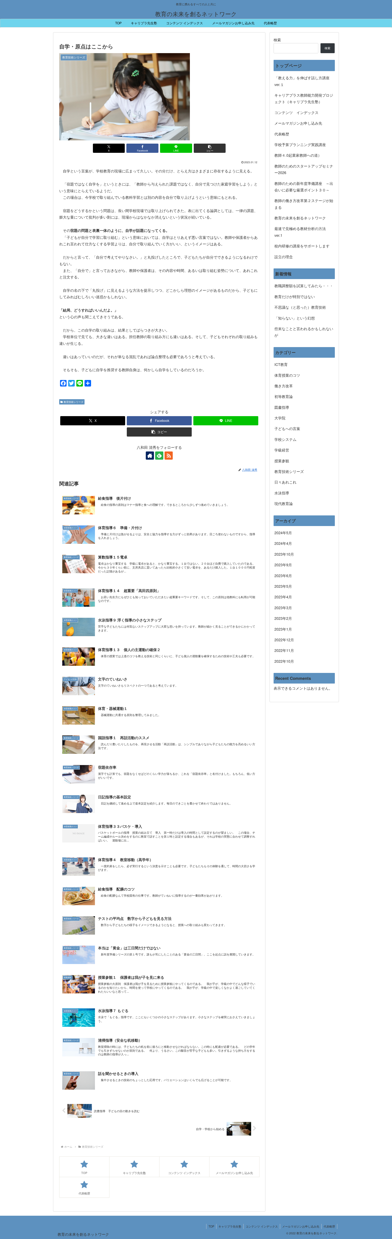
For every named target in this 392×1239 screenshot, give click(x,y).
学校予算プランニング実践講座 (300, 144)
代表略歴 (281, 133)
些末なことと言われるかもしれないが (303, 332)
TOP (211, 1226)
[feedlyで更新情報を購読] (159, 455)
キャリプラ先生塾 (229, 1226)
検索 (277, 39)
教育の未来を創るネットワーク (300, 217)
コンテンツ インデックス (296, 112)
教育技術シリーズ (73, 401)
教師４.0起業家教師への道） (298, 155)
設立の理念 (283, 256)
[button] (210, 148)
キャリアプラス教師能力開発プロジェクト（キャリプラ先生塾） (303, 98)
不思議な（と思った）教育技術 (300, 307)
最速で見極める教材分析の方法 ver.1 (302, 232)
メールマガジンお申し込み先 (298, 123)
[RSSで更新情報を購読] (169, 455)
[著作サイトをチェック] (150, 455)
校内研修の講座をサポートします (302, 245)
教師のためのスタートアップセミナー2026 (303, 169)
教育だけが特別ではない (294, 296)
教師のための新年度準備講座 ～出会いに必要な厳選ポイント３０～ (303, 186)
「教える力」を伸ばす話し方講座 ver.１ (302, 81)
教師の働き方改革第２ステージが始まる (303, 204)
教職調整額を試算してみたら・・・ (303, 285)
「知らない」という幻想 (294, 318)
